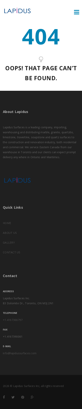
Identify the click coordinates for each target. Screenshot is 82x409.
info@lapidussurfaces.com (19, 353)
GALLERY (9, 242)
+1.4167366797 (13, 320)
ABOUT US (10, 233)
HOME (7, 223)
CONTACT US (11, 252)
